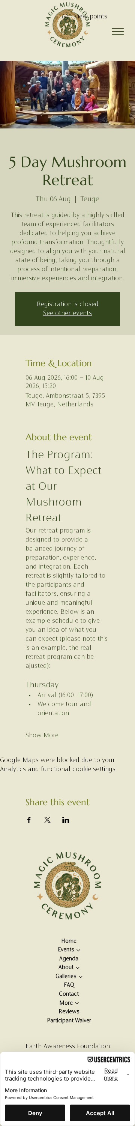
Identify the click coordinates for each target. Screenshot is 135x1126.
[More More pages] (77, 1003)
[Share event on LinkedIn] (65, 820)
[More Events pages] (78, 950)
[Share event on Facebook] (29, 820)
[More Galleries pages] (80, 977)
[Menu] (118, 31)
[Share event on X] (47, 820)
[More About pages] (78, 968)
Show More (42, 736)
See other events (67, 314)
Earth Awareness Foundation (68, 1047)
